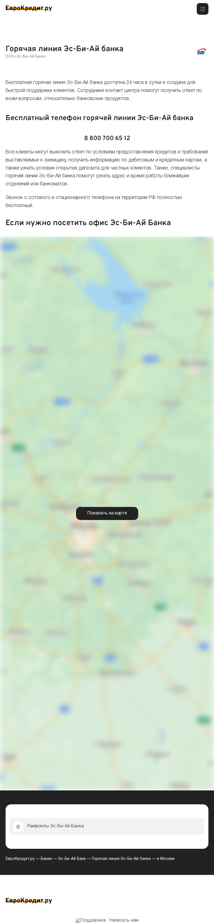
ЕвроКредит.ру (20, 859)
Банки (46, 859)
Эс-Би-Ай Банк (72, 859)
